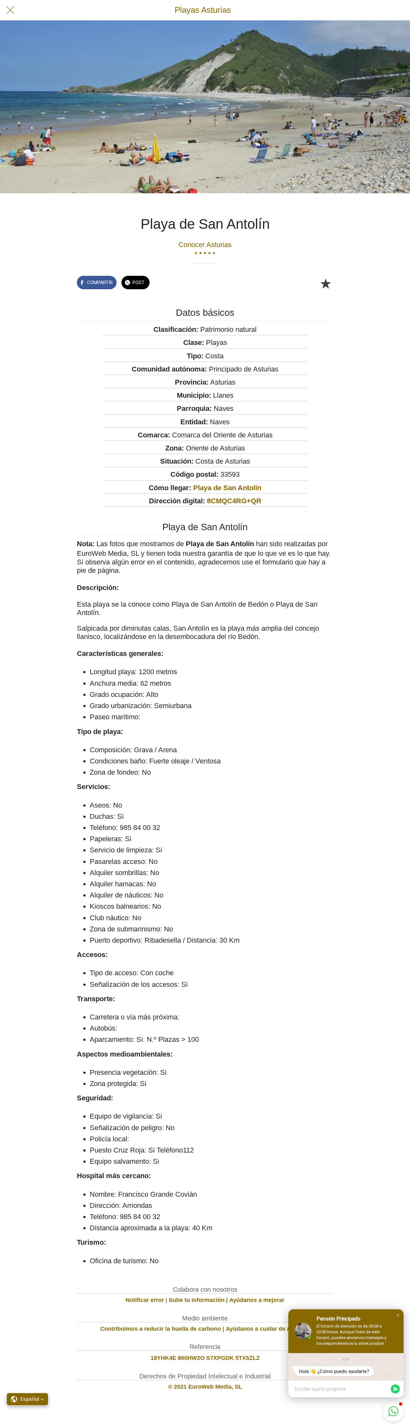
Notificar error (145, 1300)
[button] (398, 1315)
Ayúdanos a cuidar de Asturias (268, 1329)
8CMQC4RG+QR (234, 501)
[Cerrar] (10, 10)
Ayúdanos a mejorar (256, 1300)
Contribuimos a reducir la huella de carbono (160, 1329)
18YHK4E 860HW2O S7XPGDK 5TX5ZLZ (205, 1358)
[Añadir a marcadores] (325, 283)
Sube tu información (197, 1300)
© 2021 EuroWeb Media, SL (205, 1387)
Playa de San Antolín (227, 488)
